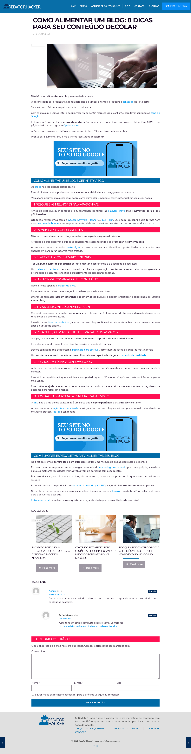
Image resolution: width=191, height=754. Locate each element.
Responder (152, 591)
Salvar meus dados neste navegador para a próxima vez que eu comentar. (77, 694)
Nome (35, 682)
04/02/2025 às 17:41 (66, 619)
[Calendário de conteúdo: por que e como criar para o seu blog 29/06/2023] (2, 742)
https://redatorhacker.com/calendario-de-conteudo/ (88, 626)
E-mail (78, 682)
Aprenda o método (126, 728)
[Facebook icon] (94, 746)
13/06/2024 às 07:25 (56, 594)
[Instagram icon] (97, 746)
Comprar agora (176, 6)
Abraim (52, 591)
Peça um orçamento (91, 728)
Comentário (39, 651)
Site (119, 682)
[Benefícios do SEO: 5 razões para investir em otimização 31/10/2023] (188, 742)
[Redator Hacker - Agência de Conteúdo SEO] (22, 5)
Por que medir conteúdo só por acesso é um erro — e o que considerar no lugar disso (139, 551)
